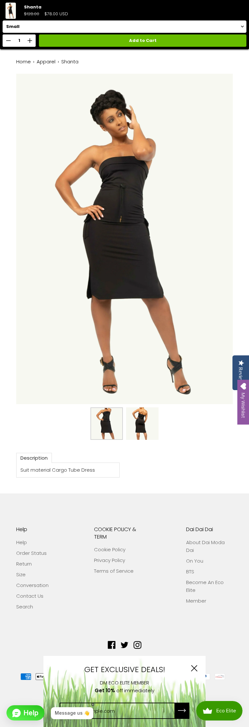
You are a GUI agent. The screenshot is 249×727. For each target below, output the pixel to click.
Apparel (46, 61)
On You (194, 560)
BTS (190, 571)
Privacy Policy (109, 560)
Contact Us (29, 596)
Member (196, 600)
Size (21, 574)
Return (24, 563)
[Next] (216, 239)
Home (23, 61)
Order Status (31, 553)
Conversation (32, 585)
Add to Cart (143, 40)
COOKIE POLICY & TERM (115, 533)
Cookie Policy (109, 549)
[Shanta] (106, 423)
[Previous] (32, 239)
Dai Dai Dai (199, 529)
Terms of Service (114, 571)
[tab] (34, 458)
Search (24, 606)
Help (21, 529)
